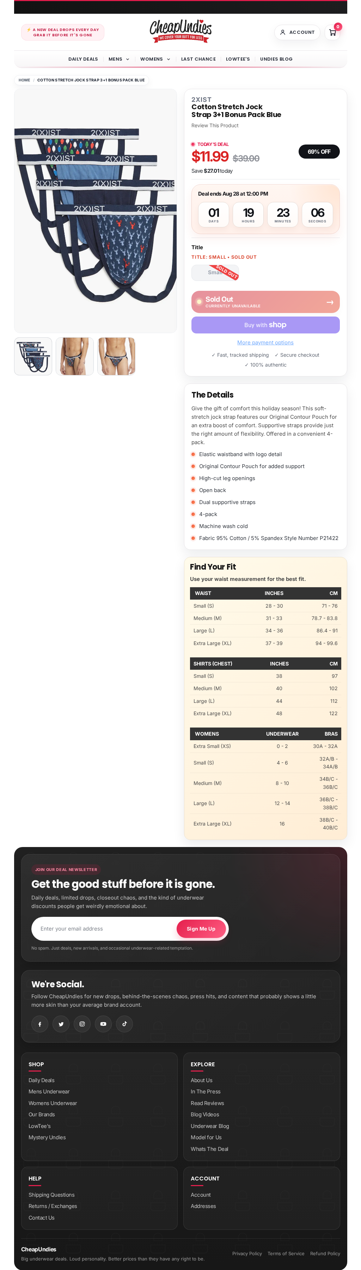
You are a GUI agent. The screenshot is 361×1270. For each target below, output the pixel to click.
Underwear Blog (210, 1126)
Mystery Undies (47, 1137)
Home (24, 80)
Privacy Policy (247, 1253)
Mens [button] (116, 59)
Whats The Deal (209, 1149)
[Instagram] (82, 1024)
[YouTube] (103, 1024)
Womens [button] (151, 59)
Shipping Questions (52, 1194)
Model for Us (206, 1137)
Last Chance (198, 59)
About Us (201, 1080)
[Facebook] (39, 1024)
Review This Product (215, 125)
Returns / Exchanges (53, 1206)
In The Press (206, 1091)
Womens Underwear (53, 1103)
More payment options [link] (265, 342)
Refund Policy (325, 1253)
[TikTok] (124, 1024)
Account (201, 1194)
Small (215, 272)
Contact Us (42, 1217)
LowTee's (238, 59)
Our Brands (42, 1114)
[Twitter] (61, 1024)
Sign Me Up (201, 929)
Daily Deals (83, 59)
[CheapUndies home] (181, 31)
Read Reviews (207, 1103)
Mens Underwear (49, 1091)
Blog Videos (205, 1114)
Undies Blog (276, 59)
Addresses (203, 1206)
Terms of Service (286, 1253)
